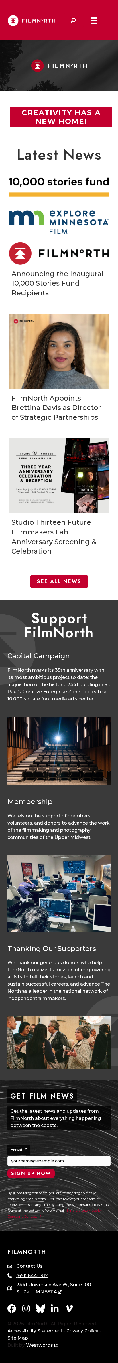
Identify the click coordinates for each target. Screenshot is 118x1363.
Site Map (17, 1338)
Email (18, 1149)
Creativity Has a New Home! (61, 117)
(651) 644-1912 (32, 1275)
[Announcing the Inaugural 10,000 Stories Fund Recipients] (59, 239)
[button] (74, 20)
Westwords (39, 1345)
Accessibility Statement (34, 1331)
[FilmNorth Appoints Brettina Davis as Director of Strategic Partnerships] (59, 370)
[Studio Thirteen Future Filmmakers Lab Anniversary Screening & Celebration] (59, 499)
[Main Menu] (93, 20)
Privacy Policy (82, 1331)
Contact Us (29, 1266)
